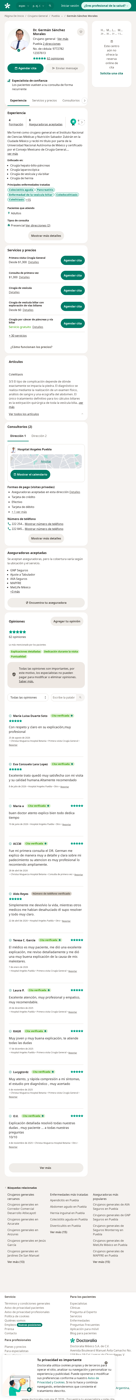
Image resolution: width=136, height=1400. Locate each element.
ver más (12, 154)
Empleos (23, 1325)
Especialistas (78, 1303)
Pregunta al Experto (83, 1312)
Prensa (9, 1329)
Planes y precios (15, 1347)
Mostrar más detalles (47, 237)
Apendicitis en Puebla (64, 1200)
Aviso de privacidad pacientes (24, 1308)
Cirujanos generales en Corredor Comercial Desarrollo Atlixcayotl (22, 1209)
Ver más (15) (58, 1232)
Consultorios (71, 100)
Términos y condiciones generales (27, 1303)
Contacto (11, 1333)
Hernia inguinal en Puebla (67, 1213)
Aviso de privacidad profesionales (27, 1312)
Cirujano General (38, 16)
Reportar (13, 744)
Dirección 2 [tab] (39, 436)
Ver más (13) (15, 1262)
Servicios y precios (44, 100)
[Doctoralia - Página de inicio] (9, 5)
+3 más (15, 591)
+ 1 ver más (19, 512)
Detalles (33, 262)
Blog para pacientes (83, 1333)
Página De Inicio (14, 16)
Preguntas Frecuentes (85, 1325)
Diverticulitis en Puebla (65, 1226)
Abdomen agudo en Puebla (68, 1207)
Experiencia (18, 100)
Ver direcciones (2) (38, 225)
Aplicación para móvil (84, 1329)
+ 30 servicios (18, 336)
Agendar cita (73, 260)
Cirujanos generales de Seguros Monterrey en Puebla (108, 1230)
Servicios (76, 1316)
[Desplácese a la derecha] (85, 101)
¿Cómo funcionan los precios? (31, 347)
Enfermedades (80, 1320)
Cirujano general (44, 39)
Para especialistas (17, 1351)
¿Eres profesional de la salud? (105, 6)
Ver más (58, 1169)
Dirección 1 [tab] (18, 436)
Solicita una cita (111, 73)
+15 (28, 200)
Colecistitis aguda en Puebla (69, 1219)
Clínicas (75, 1308)
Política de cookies (17, 1316)
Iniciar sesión (70, 6)
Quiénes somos (15, 1320)
